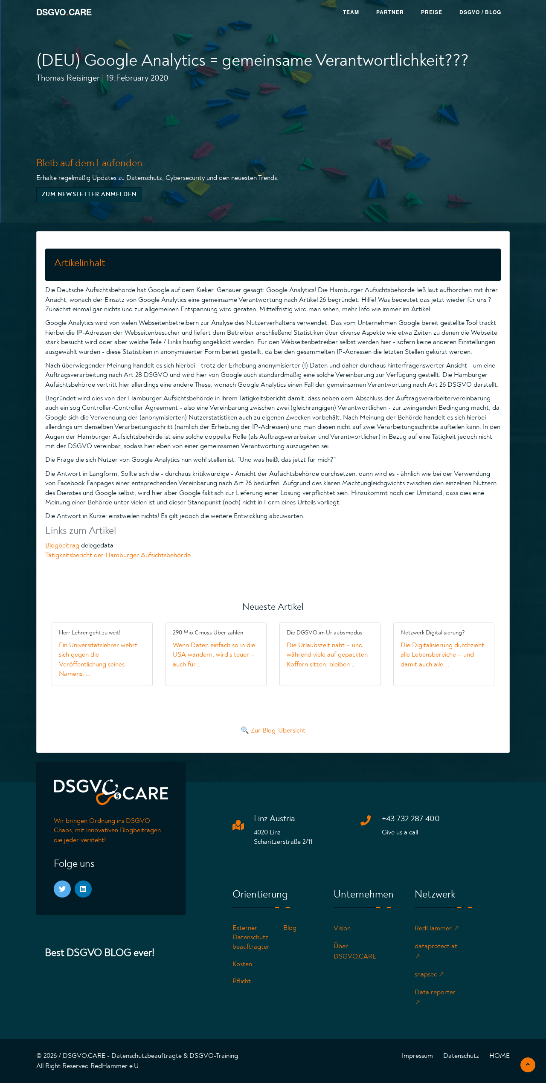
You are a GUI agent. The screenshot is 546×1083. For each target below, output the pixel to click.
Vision (342, 928)
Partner (390, 12)
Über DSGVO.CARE (355, 951)
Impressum (417, 1055)
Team (351, 12)
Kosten (242, 964)
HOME (499, 1055)
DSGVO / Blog (480, 12)
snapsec (429, 974)
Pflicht (241, 981)
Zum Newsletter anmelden (89, 194)
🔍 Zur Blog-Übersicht (273, 730)
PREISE (431, 12)
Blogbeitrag (62, 545)
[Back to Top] (527, 1064)
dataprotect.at (436, 951)
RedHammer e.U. (115, 1066)
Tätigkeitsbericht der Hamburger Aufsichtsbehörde (118, 555)
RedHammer (437, 928)
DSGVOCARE (64, 12)
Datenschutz (461, 1055)
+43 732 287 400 (411, 818)
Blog (289, 927)
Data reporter (435, 997)
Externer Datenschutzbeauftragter (251, 937)
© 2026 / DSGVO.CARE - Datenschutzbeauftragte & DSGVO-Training (137, 1055)
